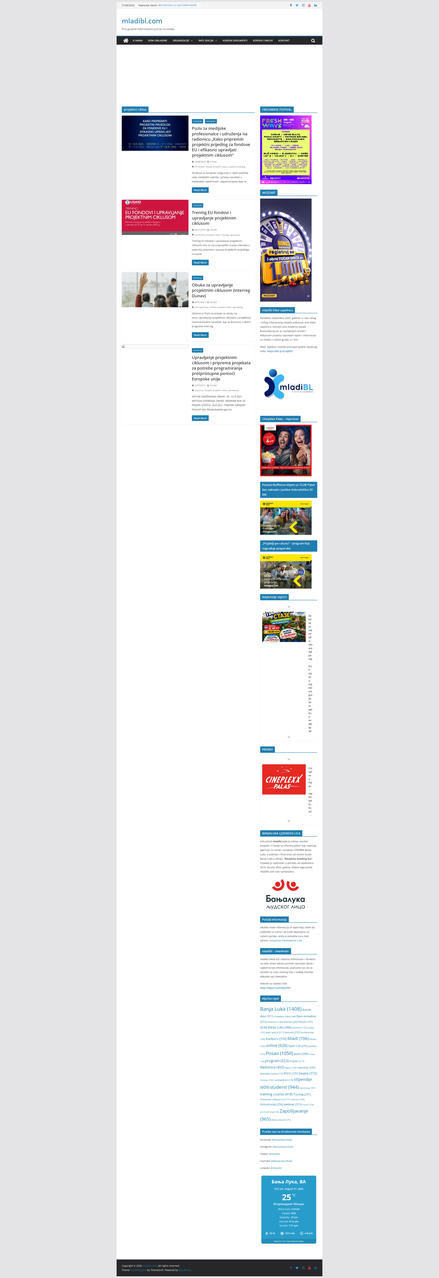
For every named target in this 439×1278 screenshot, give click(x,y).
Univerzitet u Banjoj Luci (275, 1099)
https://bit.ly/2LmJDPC (280, 351)
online (276, 1045)
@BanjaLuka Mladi (281, 1161)
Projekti (208, 390)
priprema (199, 390)
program (277, 1060)
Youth (308, 1104)
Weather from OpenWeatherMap (289, 1241)
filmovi (306, 1021)
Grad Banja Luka (276, 1027)
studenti (284, 1087)
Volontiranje (271, 1104)
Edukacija (197, 121)
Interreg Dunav (202, 307)
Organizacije (181, 40)
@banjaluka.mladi (281, 1139)
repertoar (306, 1067)
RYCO (291, 1073)
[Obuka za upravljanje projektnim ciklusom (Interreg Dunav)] (155, 289)
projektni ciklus (220, 166)
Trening (225, 234)
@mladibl (274, 1154)
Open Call (297, 1046)
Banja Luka (281, 1008)
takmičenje (307, 1087)
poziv (301, 1054)
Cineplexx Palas (285, 1016)
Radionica (272, 1067)
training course (276, 1094)
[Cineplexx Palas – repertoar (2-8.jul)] (284, 779)
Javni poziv (275, 1032)
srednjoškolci (283, 1080)
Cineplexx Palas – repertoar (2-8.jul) (310, 790)
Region (291, 1067)
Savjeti (308, 1073)
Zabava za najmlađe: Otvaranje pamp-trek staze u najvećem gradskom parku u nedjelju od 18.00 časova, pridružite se (310, 691)
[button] (191, 40)
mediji (209, 166)
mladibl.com (142, 20)
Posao (279, 1053)
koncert (292, 1032)
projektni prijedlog (236, 166)
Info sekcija (205, 40)
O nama (138, 40)
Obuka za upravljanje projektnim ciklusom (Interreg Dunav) (221, 290)
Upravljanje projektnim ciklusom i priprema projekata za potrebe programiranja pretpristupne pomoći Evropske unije (221, 368)
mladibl (213, 161)
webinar (293, 1104)
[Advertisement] (219, 81)
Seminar (267, 1080)
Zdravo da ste (281, 1119)
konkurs (276, 1039)
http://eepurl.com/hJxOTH (275, 987)
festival (291, 1021)
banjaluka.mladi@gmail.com (286, 940)
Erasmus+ (275, 1021)
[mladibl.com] (126, 40)
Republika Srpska (271, 1073)
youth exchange (269, 1112)
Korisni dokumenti (235, 40)
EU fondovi (200, 166)
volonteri (298, 1099)
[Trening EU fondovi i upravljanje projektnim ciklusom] (155, 217)
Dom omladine (157, 40)
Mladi (298, 1038)
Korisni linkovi (263, 40)
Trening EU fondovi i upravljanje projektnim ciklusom (214, 218)
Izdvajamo (211, 121)
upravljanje (235, 234)
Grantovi (299, 1027)
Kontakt (283, 40)
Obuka (213, 307)
